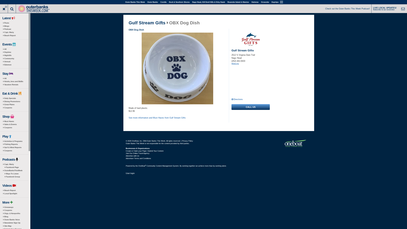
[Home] (34, 8)
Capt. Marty (9, 32)
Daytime (7, 52)
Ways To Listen (12, 174)
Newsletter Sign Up (12, 223)
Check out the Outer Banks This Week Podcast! (347, 8)
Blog (6, 217)
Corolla (163, 2)
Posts (6, 23)
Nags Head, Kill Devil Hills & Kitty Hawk (208, 2)
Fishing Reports (11, 144)
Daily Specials (10, 98)
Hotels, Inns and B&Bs (13, 81)
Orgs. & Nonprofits (12, 213)
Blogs (6, 26)
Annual (7, 61)
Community (9, 58)
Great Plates (9, 104)
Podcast (7, 29)
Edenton (7, 65)
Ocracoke (265, 2)
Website (235, 64)
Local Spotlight (10, 193)
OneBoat (142, 166)
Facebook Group (13, 177)
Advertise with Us (132, 156)
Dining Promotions (12, 101)
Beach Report (10, 35)
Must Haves (9, 121)
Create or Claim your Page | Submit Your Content (144, 151)
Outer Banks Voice (12, 220)
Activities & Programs (13, 141)
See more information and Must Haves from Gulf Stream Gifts (157, 118)
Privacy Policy (187, 141)
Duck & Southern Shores (179, 2)
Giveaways (8, 207)
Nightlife (7, 55)
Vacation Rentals (11, 85)
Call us (250, 107)
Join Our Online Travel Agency (137, 153)
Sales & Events (10, 124)
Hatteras (255, 2)
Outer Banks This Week (135, 2)
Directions (238, 99)
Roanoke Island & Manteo (238, 2)
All (5, 49)
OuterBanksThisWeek (13, 170)
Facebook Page (12, 167)
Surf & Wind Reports (12, 147)
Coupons (8, 108)
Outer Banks (152, 2)
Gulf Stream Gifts (147, 23)
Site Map (7, 226)
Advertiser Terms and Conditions (138, 158)
